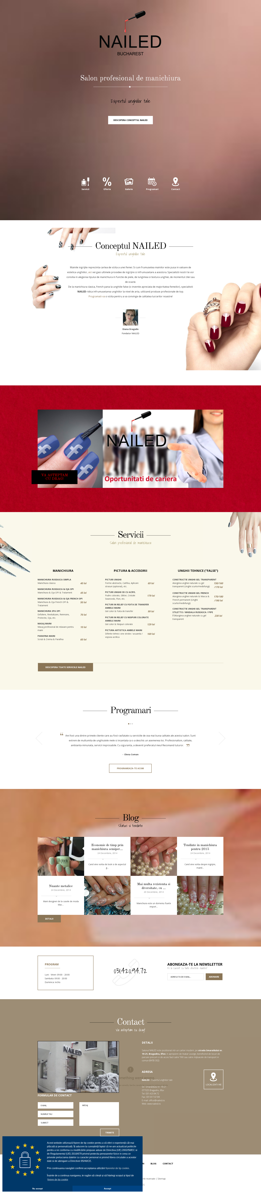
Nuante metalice (61, 886)
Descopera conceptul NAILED (130, 120)
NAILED (130, 33)
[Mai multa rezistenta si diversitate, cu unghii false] (200, 895)
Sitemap (162, 1178)
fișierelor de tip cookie (117, 1168)
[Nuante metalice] (107, 895)
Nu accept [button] (37, 1188)
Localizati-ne (213, 1084)
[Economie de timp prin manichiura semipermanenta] (61, 856)
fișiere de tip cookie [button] (57, 1179)
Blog (153, 1163)
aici (90, 272)
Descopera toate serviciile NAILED (65, 667)
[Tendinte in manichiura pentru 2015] (153, 856)
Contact (168, 1163)
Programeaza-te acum (130, 768)
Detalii (49, 918)
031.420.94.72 (130, 971)
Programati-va (97, 296)
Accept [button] (107, 1188)
